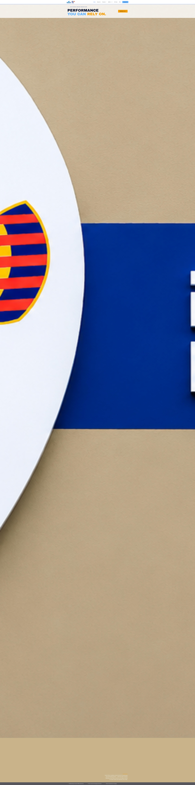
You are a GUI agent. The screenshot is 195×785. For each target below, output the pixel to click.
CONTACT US (122, 11)
